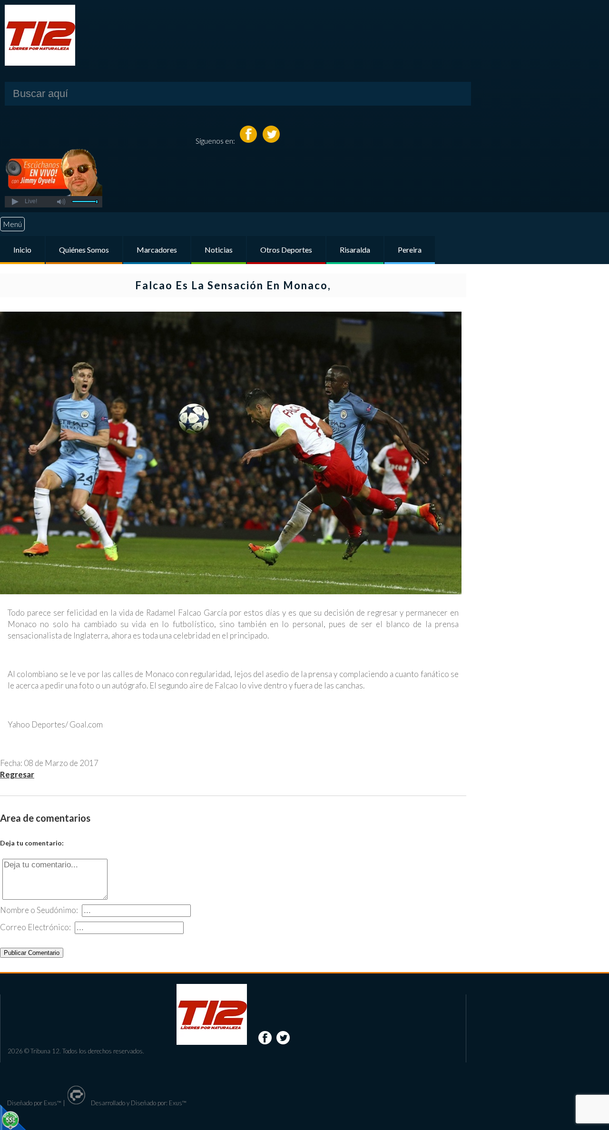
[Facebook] (249, 141)
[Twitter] (271, 141)
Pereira (410, 249)
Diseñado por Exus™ (34, 1103)
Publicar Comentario (31, 952)
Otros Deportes (286, 249)
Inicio (22, 249)
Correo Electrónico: (35, 927)
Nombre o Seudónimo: (39, 910)
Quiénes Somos (84, 249)
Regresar (17, 774)
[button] (14, 202)
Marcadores (157, 249)
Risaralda (355, 249)
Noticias (219, 249)
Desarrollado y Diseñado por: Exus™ (138, 1103)
